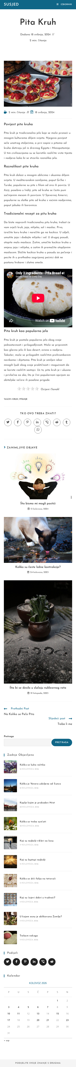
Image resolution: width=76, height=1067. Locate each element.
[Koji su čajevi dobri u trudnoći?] (10, 899)
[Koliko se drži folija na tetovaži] (10, 880)
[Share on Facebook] (16, 962)
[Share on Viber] (43, 962)
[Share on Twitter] (7, 962)
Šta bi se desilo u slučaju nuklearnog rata (38, 687)
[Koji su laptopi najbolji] (10, 861)
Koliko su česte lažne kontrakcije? (38, 567)
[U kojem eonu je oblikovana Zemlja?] (10, 918)
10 (8, 1013)
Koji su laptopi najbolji (33, 860)
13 (38, 1013)
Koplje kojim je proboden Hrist (37, 803)
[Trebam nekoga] (10, 937)
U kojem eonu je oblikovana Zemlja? (41, 916)
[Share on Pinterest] (25, 962)
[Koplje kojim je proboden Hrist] (10, 804)
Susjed (11, 5)
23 (67, 1020)
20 (38, 1020)
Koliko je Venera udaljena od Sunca (40, 784)
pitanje (23, 399)
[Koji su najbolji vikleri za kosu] (10, 842)
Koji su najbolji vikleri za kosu (37, 841)
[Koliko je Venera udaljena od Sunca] (10, 785)
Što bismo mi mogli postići (38, 503)
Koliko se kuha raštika (32, 765)
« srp (6, 1040)
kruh (15, 399)
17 (8, 1020)
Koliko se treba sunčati (33, 821)
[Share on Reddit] (52, 962)
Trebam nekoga (29, 936)
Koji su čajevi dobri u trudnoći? (37, 897)
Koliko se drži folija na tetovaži (38, 879)
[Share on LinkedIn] (34, 962)
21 (47, 1020)
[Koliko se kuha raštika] (10, 766)
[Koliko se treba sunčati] (10, 823)
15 (57, 1013)
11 (18, 1013)
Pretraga (9, 736)
